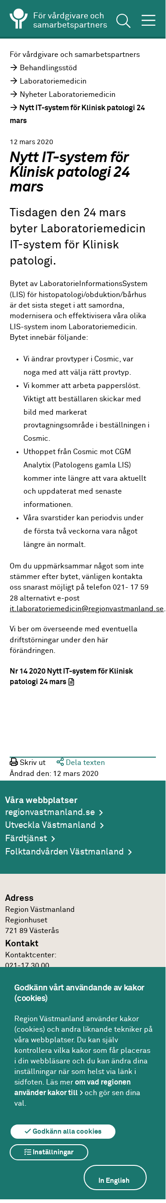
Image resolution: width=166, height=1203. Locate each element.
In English (114, 1180)
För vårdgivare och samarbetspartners (75, 54)
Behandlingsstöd (48, 68)
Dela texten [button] (84, 762)
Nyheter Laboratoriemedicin (67, 94)
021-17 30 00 (27, 965)
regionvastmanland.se (50, 812)
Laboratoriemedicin (53, 81)
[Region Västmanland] (19, 20)
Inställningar (52, 1152)
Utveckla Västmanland (50, 825)
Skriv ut (32, 762)
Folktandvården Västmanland (64, 852)
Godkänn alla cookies (66, 1131)
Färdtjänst (26, 838)
